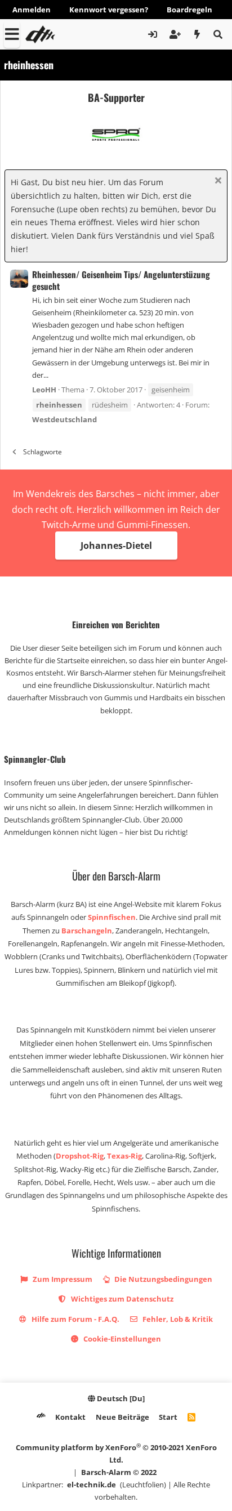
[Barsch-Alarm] (41, 1417)
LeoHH (44, 390)
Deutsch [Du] (120, 1398)
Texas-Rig (124, 1156)
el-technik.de (91, 1484)
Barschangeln (86, 931)
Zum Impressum (61, 1279)
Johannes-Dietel (116, 545)
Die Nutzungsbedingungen (162, 1279)
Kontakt (70, 1417)
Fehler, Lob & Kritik (177, 1319)
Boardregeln (189, 10)
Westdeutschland (64, 419)
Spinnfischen (112, 917)
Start (168, 1417)
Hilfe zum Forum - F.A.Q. (74, 1319)
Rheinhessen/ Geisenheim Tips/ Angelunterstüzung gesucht (121, 280)
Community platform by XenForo (116, 1453)
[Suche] (217, 34)
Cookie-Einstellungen (121, 1339)
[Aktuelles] (197, 34)
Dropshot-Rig (80, 1156)
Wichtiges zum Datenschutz (121, 1299)
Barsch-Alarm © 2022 (119, 1472)
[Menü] (12, 34)
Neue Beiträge (122, 1417)
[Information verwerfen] (216, 181)
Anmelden (31, 10)
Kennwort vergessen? (108, 10)
